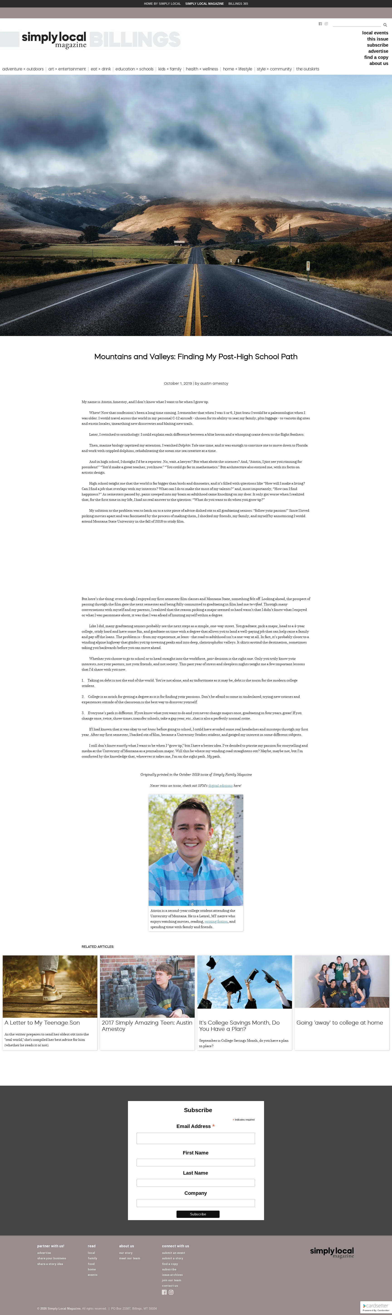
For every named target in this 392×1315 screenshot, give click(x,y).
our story (125, 1253)
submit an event (173, 1253)
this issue (377, 38)
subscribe (377, 45)
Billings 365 (238, 3)
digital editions (220, 785)
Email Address (195, 1127)
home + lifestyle (237, 69)
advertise (378, 51)
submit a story (172, 1258)
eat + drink (101, 69)
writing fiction (216, 921)
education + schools (134, 69)
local (91, 1253)
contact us (170, 1285)
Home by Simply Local (162, 3)
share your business (51, 1258)
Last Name (195, 1173)
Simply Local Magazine (204, 3)
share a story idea (50, 1264)
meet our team (129, 1258)
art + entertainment (67, 69)
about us (379, 63)
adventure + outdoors (23, 69)
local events (375, 32)
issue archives (172, 1275)
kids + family (169, 69)
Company (195, 1193)
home (92, 1269)
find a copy (376, 57)
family (92, 1258)
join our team (171, 1280)
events (92, 1275)
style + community (274, 69)
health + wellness (202, 69)
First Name (195, 1153)
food (91, 1264)
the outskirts (307, 69)
